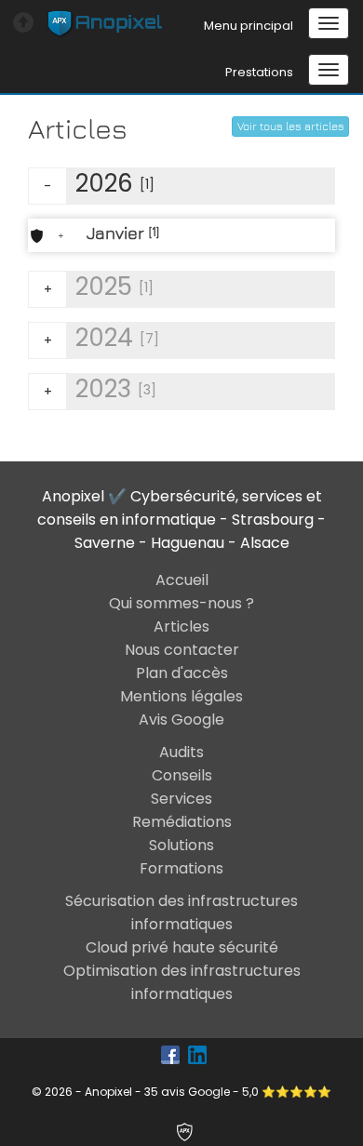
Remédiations (182, 822)
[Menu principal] (328, 23)
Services (181, 798)
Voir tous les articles (290, 126)
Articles (181, 626)
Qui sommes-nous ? (181, 603)
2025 (99, 287)
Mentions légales (181, 696)
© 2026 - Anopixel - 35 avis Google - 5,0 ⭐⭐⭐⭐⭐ (181, 1091)
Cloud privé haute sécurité (182, 947)
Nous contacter (182, 649)
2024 (102, 338)
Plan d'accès (182, 673)
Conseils (182, 775)
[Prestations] (328, 70)
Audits (181, 752)
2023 (100, 389)
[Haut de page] (19, 18)
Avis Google (181, 719)
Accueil (181, 580)
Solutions (181, 845)
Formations (181, 868)
